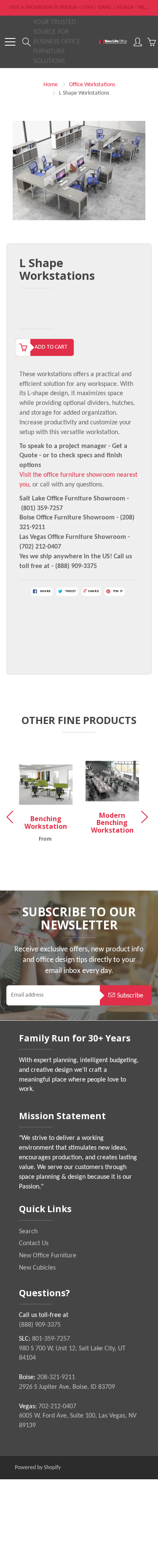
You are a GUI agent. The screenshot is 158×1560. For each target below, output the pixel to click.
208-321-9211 (56, 1377)
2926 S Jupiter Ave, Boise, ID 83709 (67, 1387)
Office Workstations (92, 85)
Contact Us (33, 1243)
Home (50, 85)
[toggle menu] (10, 42)
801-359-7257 (51, 1339)
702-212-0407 (57, 1406)
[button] (146, 817)
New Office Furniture (47, 1255)
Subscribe (130, 995)
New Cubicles (37, 1268)
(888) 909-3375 (40, 1325)
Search (28, 1231)
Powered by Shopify (38, 1467)
